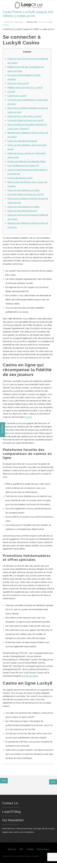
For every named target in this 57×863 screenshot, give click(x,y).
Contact (30, 849)
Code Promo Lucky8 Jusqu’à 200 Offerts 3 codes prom (28, 14)
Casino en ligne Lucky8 (17, 83)
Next (53, 782)
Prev (4, 781)
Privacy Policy (43, 849)
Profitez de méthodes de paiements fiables (26, 161)
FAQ (21, 849)
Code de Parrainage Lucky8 (19, 178)
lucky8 (29, 417)
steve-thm (32, 22)
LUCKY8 (11, 91)
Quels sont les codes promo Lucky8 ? (24, 116)
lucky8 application (30, 676)
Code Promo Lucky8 (16, 96)
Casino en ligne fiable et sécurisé (22, 141)
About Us (12, 849)
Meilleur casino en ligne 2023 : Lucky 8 (25, 87)
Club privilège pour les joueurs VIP (23, 165)
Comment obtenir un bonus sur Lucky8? (25, 120)
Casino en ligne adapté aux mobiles (23, 190)
